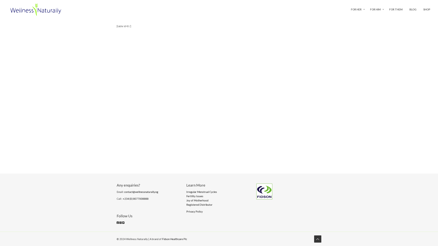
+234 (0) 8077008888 (136, 198)
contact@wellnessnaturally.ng (141, 191)
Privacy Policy (194, 211)
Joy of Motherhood (197, 200)
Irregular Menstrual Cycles (201, 191)
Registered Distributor (200, 204)
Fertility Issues (194, 196)
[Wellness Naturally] (36, 9)
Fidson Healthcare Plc (174, 239)
